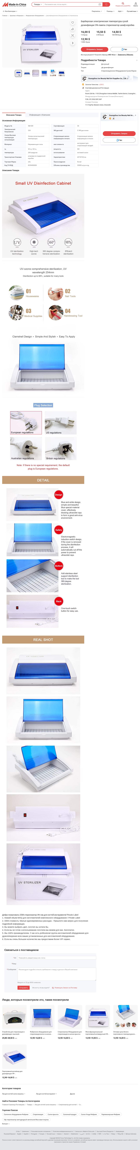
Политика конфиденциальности (63, 1131)
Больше (5, 1124)
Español (26, 1134)
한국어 (88, 1134)
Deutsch (66, 1134)
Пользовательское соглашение (41, 1131)
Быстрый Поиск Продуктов (105, 1131)
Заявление (25, 1131)
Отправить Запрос (95, 49)
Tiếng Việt (120, 1134)
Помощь (110, 11)
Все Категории (10, 11)
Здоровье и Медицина (17, 15)
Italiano (59, 1134)
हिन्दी (100, 1134)
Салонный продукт (69, 1114)
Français (41, 1134)
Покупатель (96, 11)
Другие (72, 1094)
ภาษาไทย (106, 1134)
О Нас (18, 1131)
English (19, 1134)
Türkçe (113, 1134)
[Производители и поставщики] (14, 4)
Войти (136, 6)
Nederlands (74, 1134)
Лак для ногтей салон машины (13, 1094)
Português (34, 1134)
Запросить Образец (125, 54)
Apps (120, 11)
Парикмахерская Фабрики (110, 1114)
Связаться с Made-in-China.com (84, 1131)
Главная (4, 15)
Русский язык (51, 1134)
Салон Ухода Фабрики (89, 1114)
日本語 (94, 1134)
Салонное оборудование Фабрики (16, 1114)
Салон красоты (53, 1114)
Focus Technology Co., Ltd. (68, 1138)
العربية (82, 1134)
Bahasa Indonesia (131, 1134)
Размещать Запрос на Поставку (64, 988)
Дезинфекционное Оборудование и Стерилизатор (62, 15)
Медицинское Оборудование (35, 15)
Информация (120, 1131)
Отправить (23, 987)
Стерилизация (38, 1114)
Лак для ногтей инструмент (45, 1094)
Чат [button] (125, 49)
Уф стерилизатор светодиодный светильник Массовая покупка (26, 1120)
